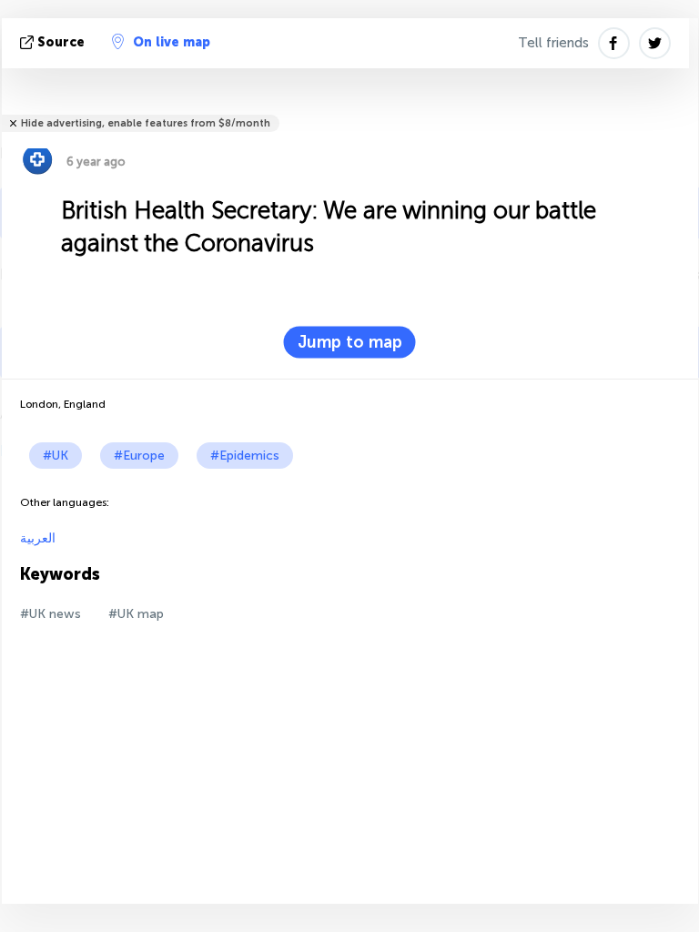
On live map (171, 42)
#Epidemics (244, 455)
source (61, 42)
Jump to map (350, 342)
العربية (38, 538)
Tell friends (553, 43)
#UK (55, 455)
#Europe (139, 455)
